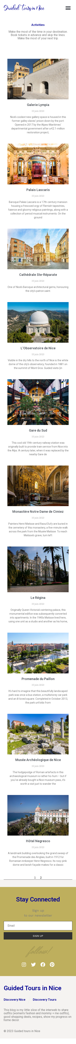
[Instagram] (24, 964)
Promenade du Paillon (38, 679)
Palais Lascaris (38, 190)
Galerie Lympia (38, 105)
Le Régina (38, 598)
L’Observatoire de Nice (38, 348)
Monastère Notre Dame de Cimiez (38, 511)
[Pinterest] (52, 964)
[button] (68, 8)
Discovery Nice (14, 999)
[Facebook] (42, 964)
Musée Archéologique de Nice (38, 760)
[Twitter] (33, 964)
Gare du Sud (38, 430)
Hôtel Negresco (38, 841)
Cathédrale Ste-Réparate (38, 275)
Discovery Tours (44, 999)
